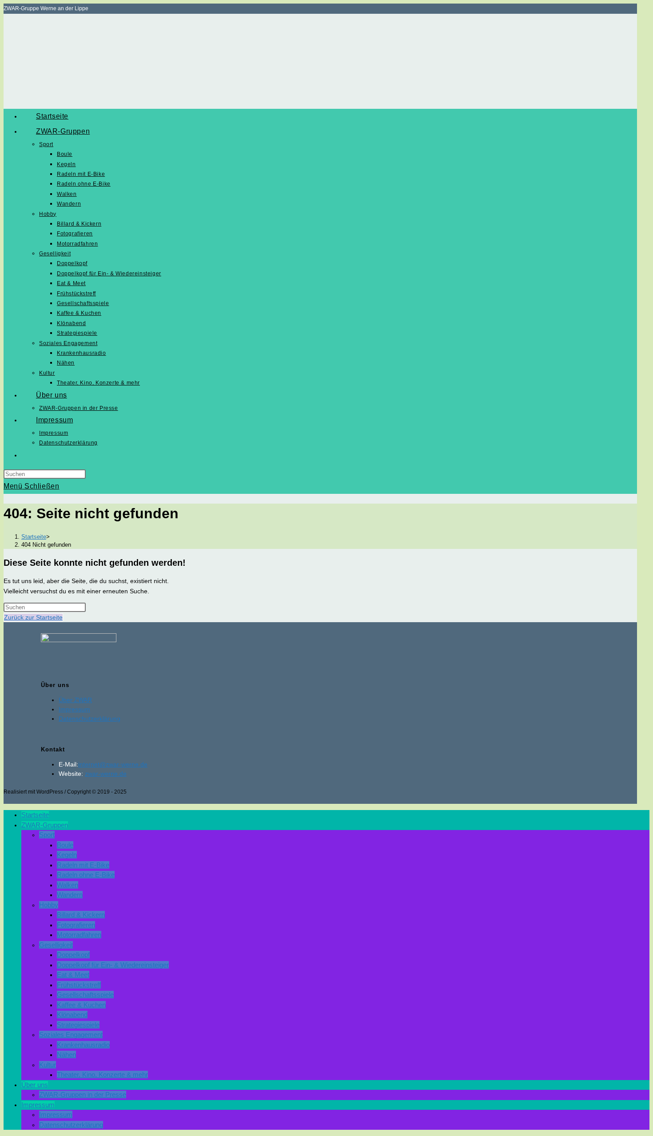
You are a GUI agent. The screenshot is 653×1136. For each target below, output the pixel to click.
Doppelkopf (73, 954)
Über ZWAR (75, 699)
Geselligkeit (56, 945)
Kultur (47, 1064)
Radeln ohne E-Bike (86, 874)
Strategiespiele (78, 1025)
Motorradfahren (79, 934)
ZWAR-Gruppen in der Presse (82, 1094)
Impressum (74, 709)
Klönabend (72, 1014)
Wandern (70, 894)
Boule (65, 845)
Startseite (35, 814)
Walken (67, 885)
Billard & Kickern (81, 914)
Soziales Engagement (71, 1034)
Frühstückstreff (79, 985)
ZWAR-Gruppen (44, 825)
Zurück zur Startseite (33, 617)
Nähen (66, 1054)
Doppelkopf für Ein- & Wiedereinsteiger (113, 965)
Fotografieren (76, 925)
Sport (47, 834)
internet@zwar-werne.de (112, 764)
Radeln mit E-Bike (83, 865)
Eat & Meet (73, 974)
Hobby (48, 905)
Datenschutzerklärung (89, 718)
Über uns (34, 1084)
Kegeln (67, 854)
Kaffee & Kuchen (81, 1005)
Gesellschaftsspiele (85, 994)
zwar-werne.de (106, 773)
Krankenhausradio (83, 1045)
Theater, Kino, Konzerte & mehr (102, 1074)
